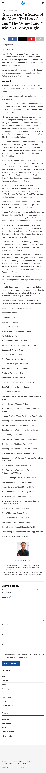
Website (5, 645)
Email (5, 635)
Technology (6, 697)
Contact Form (7, 723)
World (4, 684)
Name (5, 625)
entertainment (12, 10)
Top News (5, 680)
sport (4, 701)
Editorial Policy (8, 732)
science (5, 693)
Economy (5, 689)
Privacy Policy (7, 736)
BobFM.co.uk (11, 768)
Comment (6, 597)
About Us (5, 719)
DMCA (4, 727)
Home (4, 10)
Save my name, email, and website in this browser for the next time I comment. (24, 656)
